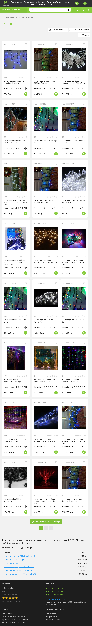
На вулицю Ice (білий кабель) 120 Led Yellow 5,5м (45, 261)
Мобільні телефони (54, 620)
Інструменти (51, 617)
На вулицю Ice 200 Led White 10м (43, 321)
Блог (4, 591)
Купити (25, 94)
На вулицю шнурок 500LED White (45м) (73, 202)
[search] (68, 10)
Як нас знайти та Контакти (34, 2)
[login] (83, 10)
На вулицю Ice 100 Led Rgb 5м (73, 321)
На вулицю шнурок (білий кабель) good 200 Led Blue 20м (73, 441)
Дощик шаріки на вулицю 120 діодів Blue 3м (14, 82)
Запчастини (51, 614)
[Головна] (2, 18)
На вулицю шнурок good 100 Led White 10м (14, 142)
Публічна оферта (9, 588)
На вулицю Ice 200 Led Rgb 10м (45, 142)
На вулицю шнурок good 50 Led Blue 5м (74, 142)
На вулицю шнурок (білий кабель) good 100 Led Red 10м (45, 501)
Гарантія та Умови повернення (59, 2)
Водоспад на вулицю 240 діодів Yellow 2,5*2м (45, 381)
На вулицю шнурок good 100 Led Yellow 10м (20, 574)
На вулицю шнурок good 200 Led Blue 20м (72, 500)
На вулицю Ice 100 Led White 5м (13, 500)
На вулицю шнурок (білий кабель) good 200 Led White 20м (14, 262)
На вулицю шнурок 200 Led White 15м (18, 570)
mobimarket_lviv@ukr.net (56, 599)
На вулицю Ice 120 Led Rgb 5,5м (15, 321)
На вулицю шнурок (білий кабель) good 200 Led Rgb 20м (73, 262)
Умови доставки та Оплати (41, 4)
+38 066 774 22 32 (54, 592)
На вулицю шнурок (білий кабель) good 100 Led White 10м (15, 203)
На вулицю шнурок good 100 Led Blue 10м (44, 202)
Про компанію (16, 2)
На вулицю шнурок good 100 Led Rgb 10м (44, 82)
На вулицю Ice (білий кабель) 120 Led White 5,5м (73, 82)
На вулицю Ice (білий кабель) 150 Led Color (71, 381)
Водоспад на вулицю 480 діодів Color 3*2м (15, 440)
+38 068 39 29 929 (54, 588)
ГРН (77, 3)
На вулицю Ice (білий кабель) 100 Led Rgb (12, 381)
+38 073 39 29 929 (54, 595)
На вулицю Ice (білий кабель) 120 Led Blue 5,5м (44, 440)
